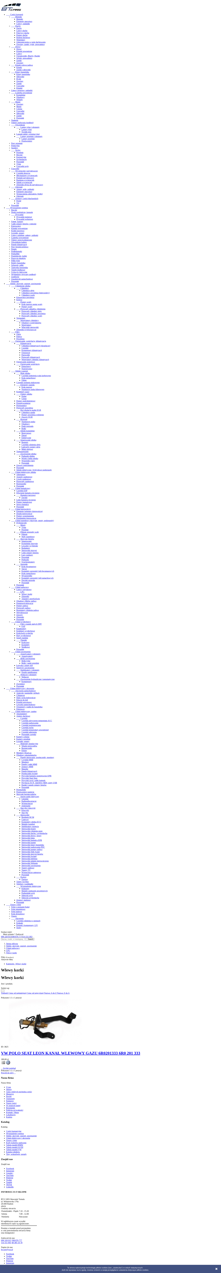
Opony (14, 916)
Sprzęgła (21, 564)
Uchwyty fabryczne (19, 272)
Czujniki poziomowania (31, 725)
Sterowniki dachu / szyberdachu (34, 833)
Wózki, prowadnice (24, 58)
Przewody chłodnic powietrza (33, 313)
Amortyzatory (27, 656)
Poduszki (25, 560)
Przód (18, 201)
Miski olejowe (27, 449)
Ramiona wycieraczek (25, 180)
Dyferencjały (21, 523)
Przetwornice (26, 141)
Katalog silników (13, 1152)
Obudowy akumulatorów (26, 755)
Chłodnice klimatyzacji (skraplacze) (35, 346)
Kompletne (20, 95)
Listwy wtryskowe (23, 589)
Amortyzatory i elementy (28, 654)
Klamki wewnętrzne (19, 228)
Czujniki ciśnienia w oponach (28, 921)
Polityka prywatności (14, 1110)
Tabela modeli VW (13, 1150)
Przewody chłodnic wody (31, 316)
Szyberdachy (21, 159)
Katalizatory (21, 629)
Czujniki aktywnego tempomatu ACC (36, 721)
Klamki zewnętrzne (24, 51)
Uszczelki (20, 86)
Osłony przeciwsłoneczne (21, 240)
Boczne (19, 155)
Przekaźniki (21, 790)
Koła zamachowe (28, 378)
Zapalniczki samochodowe (22, 279)
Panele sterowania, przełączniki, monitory (35, 757)
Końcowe (25, 642)
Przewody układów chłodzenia (30, 309)
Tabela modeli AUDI (14, 1147)
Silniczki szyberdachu (30, 898)
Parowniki (25, 355)
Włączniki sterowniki (30, 327)
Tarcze (24, 569)
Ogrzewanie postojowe (25, 362)
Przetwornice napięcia (25, 792)
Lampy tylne (26, 129)
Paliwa (19, 336)
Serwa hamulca (22, 504)
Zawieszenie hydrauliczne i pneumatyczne (35, 679)
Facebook (10, 1168)
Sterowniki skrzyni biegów (32, 854)
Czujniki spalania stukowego (28, 382)
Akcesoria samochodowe (23, 691)
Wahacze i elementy (26, 675)
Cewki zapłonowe (23, 479)
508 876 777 (17, 937)
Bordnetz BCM (27, 817)
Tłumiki (21, 640)
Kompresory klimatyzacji (31, 350)
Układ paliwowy (20, 587)
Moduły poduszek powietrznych (34, 891)
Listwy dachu (21, 31)
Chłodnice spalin (28, 412)
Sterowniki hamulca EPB (31, 840)
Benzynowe (26, 433)
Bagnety (24, 442)
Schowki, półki (17, 265)
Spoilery (14, 148)
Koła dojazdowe (18, 914)
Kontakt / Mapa (12, 1112)
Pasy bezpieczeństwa (19, 247)
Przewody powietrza (24, 408)
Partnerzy (10, 1101)
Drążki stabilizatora (29, 672)
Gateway (25, 819)
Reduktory (25, 548)
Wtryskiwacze (22, 612)
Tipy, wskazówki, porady (16, 1154)
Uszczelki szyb (22, 166)
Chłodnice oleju (27, 290)
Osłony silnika (24, 394)
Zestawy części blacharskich (24, 198)
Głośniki (24, 799)
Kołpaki (19, 923)
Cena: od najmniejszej (18, 993)
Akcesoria (17, 918)
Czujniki (24, 348)
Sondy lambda (22, 638)
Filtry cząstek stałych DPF (29, 624)
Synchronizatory (28, 562)
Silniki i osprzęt (19, 371)
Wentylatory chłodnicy (27, 320)
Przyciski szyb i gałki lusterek (33, 780)
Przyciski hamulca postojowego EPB (36, 776)
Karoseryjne (21, 157)
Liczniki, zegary (17, 233)
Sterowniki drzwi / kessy (31, 836)
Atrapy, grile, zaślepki (25, 189)
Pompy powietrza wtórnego (32, 415)
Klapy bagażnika (20, 72)
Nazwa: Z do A (63, 993)
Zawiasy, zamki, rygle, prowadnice (30, 44)
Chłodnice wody (28, 295)
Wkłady (19, 100)
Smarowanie (26, 541)
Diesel (24, 435)
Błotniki (16, 17)
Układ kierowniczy (21, 509)
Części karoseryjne (13, 1131)
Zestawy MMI (27, 767)
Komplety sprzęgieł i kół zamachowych (37, 578)
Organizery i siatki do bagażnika (29, 707)
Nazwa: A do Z (50, 993)
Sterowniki (22, 815)
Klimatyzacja (23, 343)
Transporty (10, 1099)
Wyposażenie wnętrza (17, 208)
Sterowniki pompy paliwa (31, 849)
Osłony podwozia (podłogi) (22, 123)
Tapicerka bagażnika (19, 267)
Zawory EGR (27, 417)
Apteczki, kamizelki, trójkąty (28, 693)
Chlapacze (20, 695)
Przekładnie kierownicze (26, 518)
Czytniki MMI (27, 760)
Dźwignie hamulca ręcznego (27, 493)
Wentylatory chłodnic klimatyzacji (35, 359)
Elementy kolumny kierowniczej (29, 511)
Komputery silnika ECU (31, 822)
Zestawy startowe (23, 900)
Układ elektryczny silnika (23, 472)
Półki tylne (15, 261)
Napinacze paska (28, 422)
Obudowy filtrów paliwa (26, 601)
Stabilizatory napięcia (30, 826)
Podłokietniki (16, 251)
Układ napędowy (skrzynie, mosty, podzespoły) (32, 520)
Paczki (9, 1096)
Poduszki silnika (28, 456)
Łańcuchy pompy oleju (30, 447)
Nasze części (11, 1103)
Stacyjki (24, 813)
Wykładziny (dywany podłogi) (23, 274)
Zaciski (24, 497)
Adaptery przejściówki (30, 599)
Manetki (24, 769)
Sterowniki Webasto (29, 863)
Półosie (24, 534)
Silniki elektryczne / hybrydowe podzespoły (34, 470)
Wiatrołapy (20, 40)
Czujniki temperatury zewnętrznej (35, 730)
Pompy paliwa (22, 606)
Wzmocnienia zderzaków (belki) (29, 194)
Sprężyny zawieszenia (25, 668)
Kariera (9, 1117)
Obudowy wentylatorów (31, 323)
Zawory (19, 615)
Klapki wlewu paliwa (22, 65)
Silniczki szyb (27, 895)
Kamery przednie (23, 739)
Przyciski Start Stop (29, 778)
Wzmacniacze (27, 803)
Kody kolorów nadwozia (16, 1143)
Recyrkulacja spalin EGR (28, 410)
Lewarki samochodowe (25, 704)
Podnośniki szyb (28, 893)
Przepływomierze (23, 403)
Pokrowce (20, 709)
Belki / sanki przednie (30, 663)
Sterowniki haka (28, 838)
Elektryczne (26, 438)
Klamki (19, 88)
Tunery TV (26, 870)
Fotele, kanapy (17, 221)
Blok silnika (23, 373)
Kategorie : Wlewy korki (16, 964)
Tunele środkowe (18, 270)
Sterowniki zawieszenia (31, 865)
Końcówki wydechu (24, 633)
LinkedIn (10, 1187)
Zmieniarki (25, 806)
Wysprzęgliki (26, 576)
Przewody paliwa (23, 608)
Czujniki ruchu (27, 727)
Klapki (19, 67)
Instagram (10, 1171)
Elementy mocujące (24, 21)
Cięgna (19, 109)
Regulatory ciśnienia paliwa (27, 610)
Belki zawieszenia (25, 658)
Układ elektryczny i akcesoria (20, 688)
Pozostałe (20, 118)
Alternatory (21, 474)
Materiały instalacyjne (27, 744)
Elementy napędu (25, 385)
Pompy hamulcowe (24, 502)
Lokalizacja (10, 1115)
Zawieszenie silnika (26, 454)
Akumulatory (21, 714)
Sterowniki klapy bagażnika (32, 845)
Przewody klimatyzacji (30, 357)
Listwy (19, 54)
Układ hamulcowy (20, 488)
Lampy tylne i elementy (28, 127)
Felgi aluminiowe (18, 909)
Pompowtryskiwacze (24, 603)
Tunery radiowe (27, 868)
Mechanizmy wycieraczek (26, 175)
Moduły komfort (28, 824)
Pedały (14, 249)
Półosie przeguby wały (27, 532)
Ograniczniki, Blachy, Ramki (28, 56)
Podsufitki (15, 254)
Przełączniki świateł (29, 773)
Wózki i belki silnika (29, 458)
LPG (20, 592)
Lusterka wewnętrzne (20, 238)
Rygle (18, 79)
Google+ (9, 1173)
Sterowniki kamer (28, 842)
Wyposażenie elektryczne (28, 886)
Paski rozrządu (27, 426)
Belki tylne (25, 661)
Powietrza (20, 339)
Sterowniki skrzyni (29, 550)
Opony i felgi (13, 905)
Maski (15, 102)
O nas (8, 1087)
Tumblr (9, 1182)
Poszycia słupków (18, 258)
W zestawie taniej (13, 1105)
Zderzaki (17, 187)
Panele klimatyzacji (19, 244)
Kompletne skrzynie (29, 543)
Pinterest (9, 1178)
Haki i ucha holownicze (26, 698)
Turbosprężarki (22, 451)
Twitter (9, 1180)
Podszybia (15, 146)
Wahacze (25, 677)
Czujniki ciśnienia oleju (30, 445)
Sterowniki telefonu (29, 859)
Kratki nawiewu (17, 231)
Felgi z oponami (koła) (20, 907)
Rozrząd (21, 419)
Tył (17, 203)
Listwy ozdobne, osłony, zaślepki (24, 235)
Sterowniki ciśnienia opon (31, 831)
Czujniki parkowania (29, 723)
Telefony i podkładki (24, 884)
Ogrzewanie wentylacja (28, 364)
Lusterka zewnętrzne (21, 93)
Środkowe (25, 647)
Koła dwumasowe (28, 566)
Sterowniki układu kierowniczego (35, 861)
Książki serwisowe (24, 702)
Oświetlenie (18, 125)
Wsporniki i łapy (28, 461)
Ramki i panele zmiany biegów (34, 785)
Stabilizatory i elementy (27, 670)
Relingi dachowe (23, 37)
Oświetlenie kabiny (19, 242)
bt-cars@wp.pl (7, 1249)
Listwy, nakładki (23, 24)
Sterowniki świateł (28, 856)
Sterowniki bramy (28, 829)
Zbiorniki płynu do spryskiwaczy (29, 185)
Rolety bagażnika (18, 263)
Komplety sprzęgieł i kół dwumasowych (37, 571)
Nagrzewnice (26, 369)
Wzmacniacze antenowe (31, 872)
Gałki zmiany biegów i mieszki (23, 224)
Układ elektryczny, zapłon (23, 711)
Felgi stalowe (16, 911)
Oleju (18, 334)
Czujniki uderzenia (29, 732)
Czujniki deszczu (23, 173)
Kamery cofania (22, 737)
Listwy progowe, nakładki (21, 90)
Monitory (25, 762)
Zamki (19, 60)
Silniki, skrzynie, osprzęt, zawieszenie (23, 284)
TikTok (9, 1185)
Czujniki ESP (21, 491)
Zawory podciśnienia (24, 465)
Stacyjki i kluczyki (25, 808)
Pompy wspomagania (25, 516)
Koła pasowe (26, 387)
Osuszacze (25, 353)
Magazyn (10, 1094)
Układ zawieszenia (21, 652)
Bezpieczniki (26, 748)
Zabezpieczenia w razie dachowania (31, 42)
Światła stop (26, 132)
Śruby (18, 928)
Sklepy (9, 1089)
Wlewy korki (26, 594)
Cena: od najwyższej (35, 993)
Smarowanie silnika (26, 440)
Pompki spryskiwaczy (25, 178)
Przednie (19, 152)
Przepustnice (21, 405)
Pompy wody (23, 302)
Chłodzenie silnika (20, 286)
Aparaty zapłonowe (24, 477)
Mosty (21, 525)
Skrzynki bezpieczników (26, 794)
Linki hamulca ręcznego (26, 500)
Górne (24, 399)
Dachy (16, 26)
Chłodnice (22, 288)
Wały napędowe (28, 537)
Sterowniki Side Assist (30, 852)
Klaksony (25, 888)
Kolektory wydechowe (25, 631)
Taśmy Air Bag (22, 882)
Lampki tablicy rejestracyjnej (28, 134)
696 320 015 (6, 937)
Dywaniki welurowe (24, 219)
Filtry (15, 332)
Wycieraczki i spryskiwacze (24, 171)
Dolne (23, 396)
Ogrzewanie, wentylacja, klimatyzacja (28, 341)
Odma (23, 380)
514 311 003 (27, 937)
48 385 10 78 (17, 1243)
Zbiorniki (25, 596)
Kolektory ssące (22, 392)
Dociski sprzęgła (28, 580)
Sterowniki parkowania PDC (33, 847)
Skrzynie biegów (25, 539)
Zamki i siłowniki (23, 70)
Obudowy (20, 97)
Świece (21, 877)
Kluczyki (25, 810)
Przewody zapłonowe (25, 481)
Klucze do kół (22, 700)
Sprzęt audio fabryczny (27, 796)
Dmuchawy (26, 366)
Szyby (15, 150)
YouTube (10, 1175)
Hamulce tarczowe (26, 495)
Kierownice (16, 226)
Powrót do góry (8, 1073)
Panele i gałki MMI (29, 764)
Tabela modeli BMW (14, 1145)
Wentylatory (26, 325)
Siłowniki (20, 77)
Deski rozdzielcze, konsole (22, 212)
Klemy (24, 750)
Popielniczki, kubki (19, 256)
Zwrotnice (20, 684)
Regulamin (10, 1108)
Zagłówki (15, 277)
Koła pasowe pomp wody (31, 304)
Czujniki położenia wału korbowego (36, 376)
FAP (23, 626)
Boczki (14, 210)
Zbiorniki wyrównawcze (26, 330)
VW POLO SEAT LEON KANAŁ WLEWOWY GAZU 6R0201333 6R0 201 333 (70, 1053)
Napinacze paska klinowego (32, 389)
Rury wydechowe (23, 635)
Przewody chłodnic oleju (31, 311)
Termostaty (20, 318)
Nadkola (14, 120)
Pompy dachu (21, 35)
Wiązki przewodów (29, 746)
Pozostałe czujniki (28, 734)
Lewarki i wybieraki (29, 546)
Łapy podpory (27, 555)
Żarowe (24, 879)
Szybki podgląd (8, 1068)
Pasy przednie (17, 143)
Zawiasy (19, 63)
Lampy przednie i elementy (29, 136)
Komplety (25, 645)
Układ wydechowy (21, 622)
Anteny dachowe (23, 716)
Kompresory (26, 681)
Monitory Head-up (23, 753)
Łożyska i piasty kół (24, 665)
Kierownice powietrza (25, 297)
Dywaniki (17, 215)
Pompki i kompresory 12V (27, 925)
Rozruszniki (21, 484)
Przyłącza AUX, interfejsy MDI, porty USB (39, 783)
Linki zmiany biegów (30, 553)
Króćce (19, 300)
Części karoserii (14, 14)
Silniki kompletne (25, 431)
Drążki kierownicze (24, 514)
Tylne (18, 164)
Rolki (23, 428)
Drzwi (15, 47)
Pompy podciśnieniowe (25, 401)
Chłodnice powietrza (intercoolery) (35, 293)
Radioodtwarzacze (28, 801)
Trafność (5, 993)
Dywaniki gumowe (24, 217)
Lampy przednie (28, 139)
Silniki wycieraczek (24, 182)
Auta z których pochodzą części (19, 1092)
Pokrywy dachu (22, 33)
